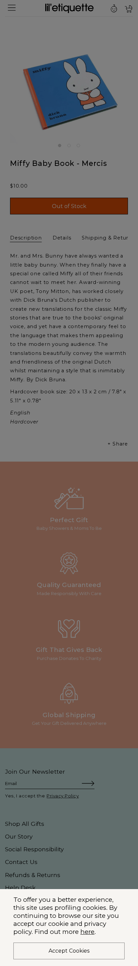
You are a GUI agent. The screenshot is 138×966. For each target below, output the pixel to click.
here (87, 932)
